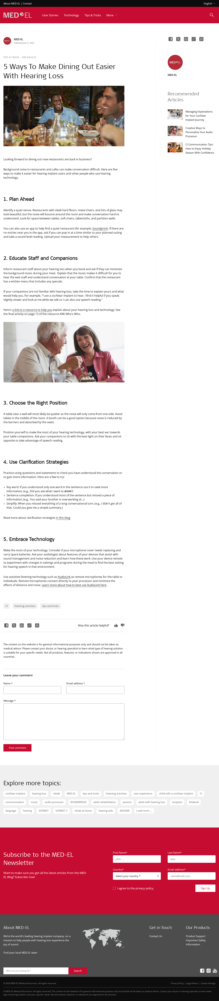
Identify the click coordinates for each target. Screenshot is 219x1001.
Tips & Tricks (11, 57)
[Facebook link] (201, 971)
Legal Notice (192, 983)
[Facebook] (5, 625)
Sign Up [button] (205, 888)
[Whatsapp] (21, 625)
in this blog (63, 517)
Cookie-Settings (208, 983)
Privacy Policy (177, 983)
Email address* (176, 869)
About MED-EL (11, 3)
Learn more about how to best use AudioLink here (74, 585)
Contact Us (155, 936)
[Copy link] (29, 625)
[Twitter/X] (13, 625)
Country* (118, 869)
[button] (112, 15)
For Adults (29, 57)
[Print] (36, 625)
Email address (75, 683)
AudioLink (64, 577)
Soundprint (99, 228)
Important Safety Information (196, 942)
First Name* (120, 852)
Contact (27, 3)
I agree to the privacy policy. (135, 888)
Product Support (195, 936)
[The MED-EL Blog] (17, 15)
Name (7, 683)
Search (78, 970)
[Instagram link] (207, 971)
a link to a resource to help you (32, 310)
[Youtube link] (214, 971)
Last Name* (175, 852)
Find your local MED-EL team (20, 952)
